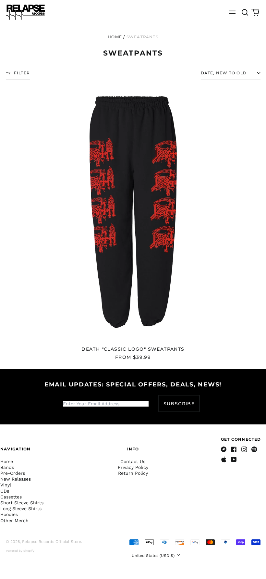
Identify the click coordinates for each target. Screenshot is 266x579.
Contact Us (132, 461)
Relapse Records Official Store (51, 541)
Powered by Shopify (20, 550)
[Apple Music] (224, 459)
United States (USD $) (154, 555)
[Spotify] (254, 449)
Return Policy (133, 473)
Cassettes (11, 496)
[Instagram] (244, 449)
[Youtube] (234, 459)
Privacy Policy (133, 467)
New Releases (15, 479)
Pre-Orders (12, 473)
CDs (4, 491)
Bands (7, 467)
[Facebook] (234, 449)
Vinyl (5, 484)
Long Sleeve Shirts (21, 508)
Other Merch (14, 520)
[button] (245, 12)
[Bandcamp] (224, 449)
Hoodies (9, 514)
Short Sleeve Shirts (21, 502)
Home (115, 36)
